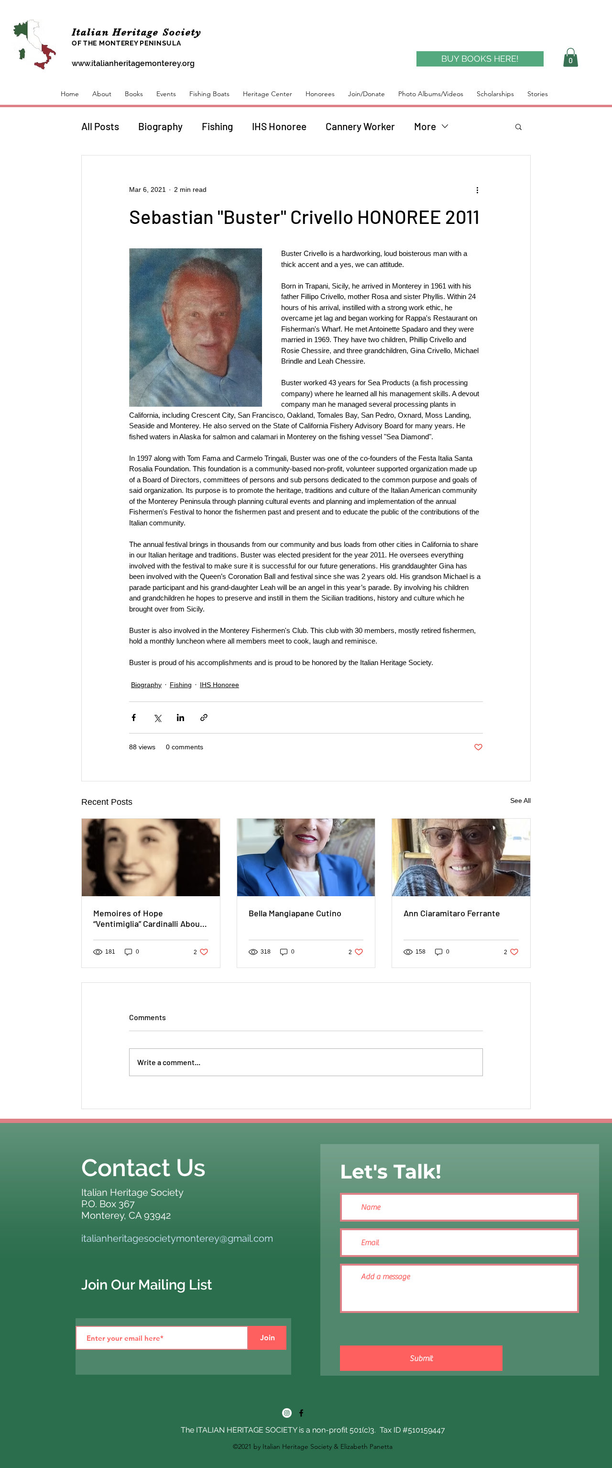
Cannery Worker (360, 126)
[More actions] (477, 190)
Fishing (217, 126)
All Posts (100, 126)
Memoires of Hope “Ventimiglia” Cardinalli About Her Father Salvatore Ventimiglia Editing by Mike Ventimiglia (148, 918)
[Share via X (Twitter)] (157, 717)
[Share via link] (203, 717)
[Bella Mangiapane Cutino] (306, 857)
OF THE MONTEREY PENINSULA (126, 43)
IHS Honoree (279, 126)
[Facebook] (301, 1413)
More (425, 126)
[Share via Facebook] (133, 717)
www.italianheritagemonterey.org (133, 63)
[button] (571, 57)
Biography (160, 126)
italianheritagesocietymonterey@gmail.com (177, 1238)
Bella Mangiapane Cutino (295, 913)
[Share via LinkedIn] (180, 717)
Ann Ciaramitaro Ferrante (452, 913)
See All (520, 800)
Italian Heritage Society (139, 32)
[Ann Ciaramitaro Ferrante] (461, 857)
